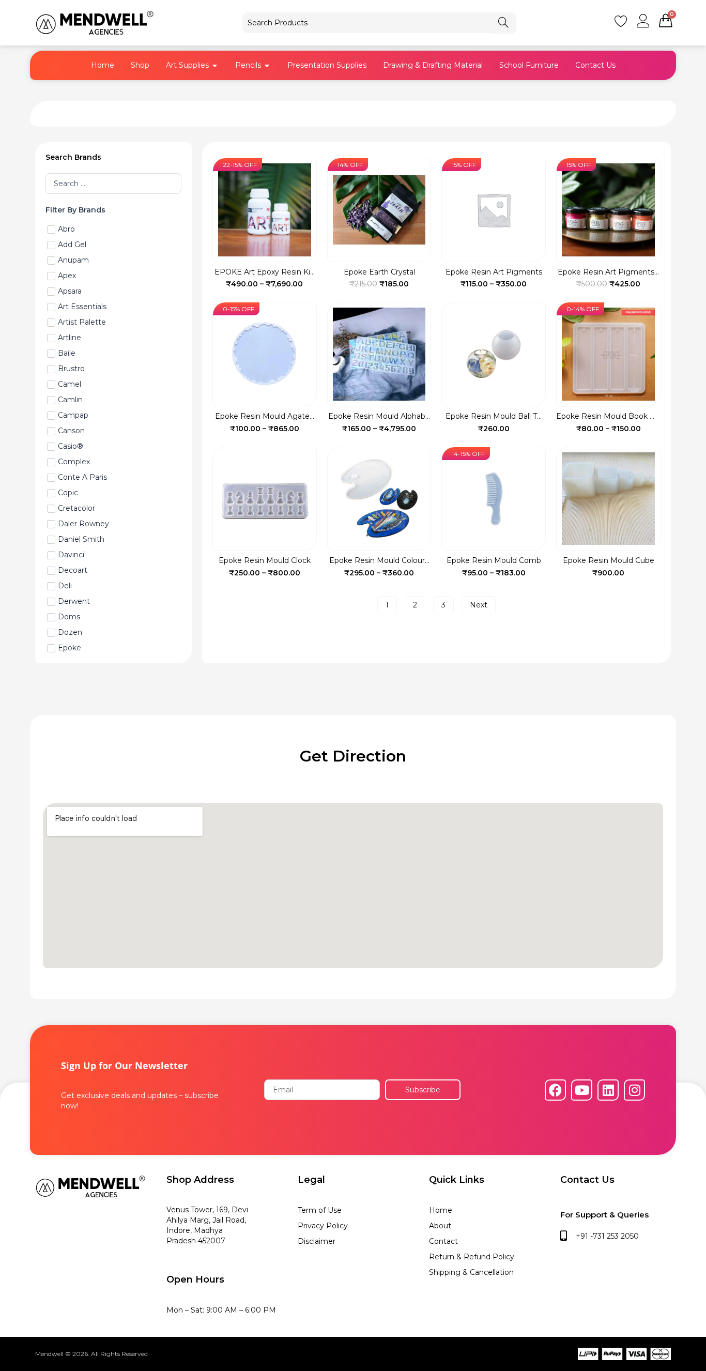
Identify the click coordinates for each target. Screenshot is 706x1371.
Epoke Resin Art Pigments (494, 272)
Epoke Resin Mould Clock (265, 560)
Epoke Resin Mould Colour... (379, 560)
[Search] (503, 22)
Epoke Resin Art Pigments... (608, 272)
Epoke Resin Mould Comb (494, 560)
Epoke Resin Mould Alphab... (379, 416)
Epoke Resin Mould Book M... (609, 416)
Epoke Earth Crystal (379, 272)
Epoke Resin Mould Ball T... (494, 416)
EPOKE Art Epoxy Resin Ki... (264, 272)
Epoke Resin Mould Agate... (264, 416)
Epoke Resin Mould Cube (608, 560)
